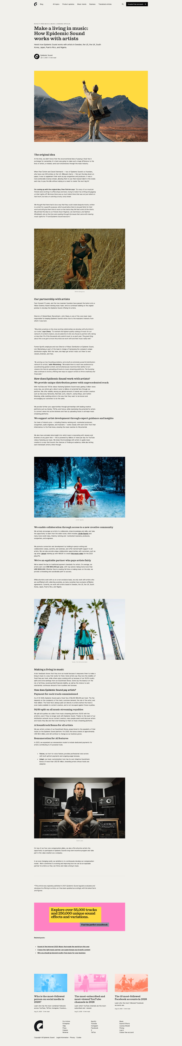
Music (121, 1021)
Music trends (81, 4)
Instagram (94, 1026)
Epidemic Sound (46, 55)
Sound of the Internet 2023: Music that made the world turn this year (63, 947)
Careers (65, 1030)
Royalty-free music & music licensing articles (52, 24)
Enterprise (66, 1023)
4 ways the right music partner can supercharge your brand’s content (63, 950)
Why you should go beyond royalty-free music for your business (61, 953)
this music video (77, 554)
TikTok (93, 1032)
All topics (56, 4)
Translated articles (105, 4)
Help (64, 1026)
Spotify (93, 1021)
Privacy (72, 1037)
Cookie (78, 1037)
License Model (124, 1026)
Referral (65, 1032)
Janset (43, 554)
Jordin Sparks (83, 534)
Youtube (94, 1023)
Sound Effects (124, 1023)
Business (92, 4)
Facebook (94, 1028)
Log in (121, 1030)
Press (64, 1028)
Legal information (62, 1037)
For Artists (66, 1021)
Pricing (121, 1028)
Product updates (68, 4)
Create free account (135, 4)
